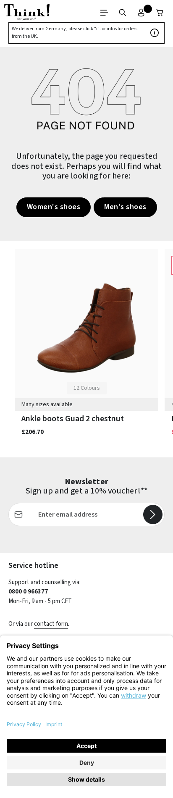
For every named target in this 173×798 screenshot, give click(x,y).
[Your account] (141, 12)
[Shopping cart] (160, 12)
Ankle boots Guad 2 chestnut (72, 419)
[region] (86, 349)
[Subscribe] (153, 514)
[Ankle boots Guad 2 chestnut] (86, 328)
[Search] (122, 12)
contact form (51, 624)
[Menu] (104, 12)
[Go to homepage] (27, 12)
